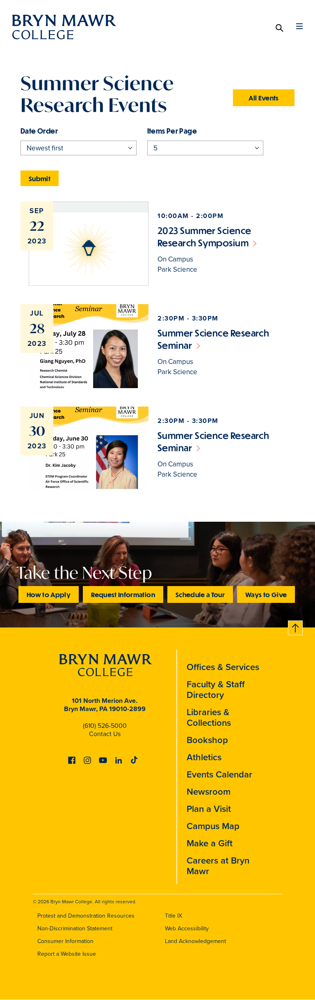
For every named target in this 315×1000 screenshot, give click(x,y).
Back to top (296, 626)
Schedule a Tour (200, 594)
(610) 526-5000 (105, 725)
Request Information (123, 594)
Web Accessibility (187, 928)
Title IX (173, 915)
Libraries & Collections (209, 717)
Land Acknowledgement (195, 941)
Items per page (172, 131)
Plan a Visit (209, 808)
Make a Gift (210, 843)
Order (47, 131)
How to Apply (49, 594)
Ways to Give (266, 594)
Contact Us (105, 733)
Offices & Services (223, 666)
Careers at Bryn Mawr (218, 865)
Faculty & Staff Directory (216, 689)
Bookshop (207, 739)
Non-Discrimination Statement (74, 928)
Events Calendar (219, 774)
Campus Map (213, 825)
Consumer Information (65, 941)
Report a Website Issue (66, 954)
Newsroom (209, 791)
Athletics (204, 757)
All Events (264, 98)
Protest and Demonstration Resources (86, 915)
